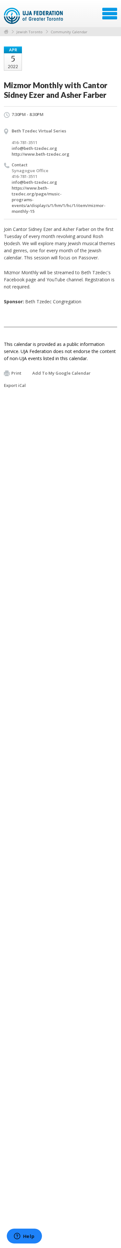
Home (6, 32)
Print (16, 373)
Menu (109, 13)
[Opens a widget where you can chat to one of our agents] (24, 1237)
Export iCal (15, 385)
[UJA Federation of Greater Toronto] (34, 16)
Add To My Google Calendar (61, 373)
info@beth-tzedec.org (34, 148)
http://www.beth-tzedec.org (40, 154)
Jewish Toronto (29, 31)
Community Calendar (69, 31)
